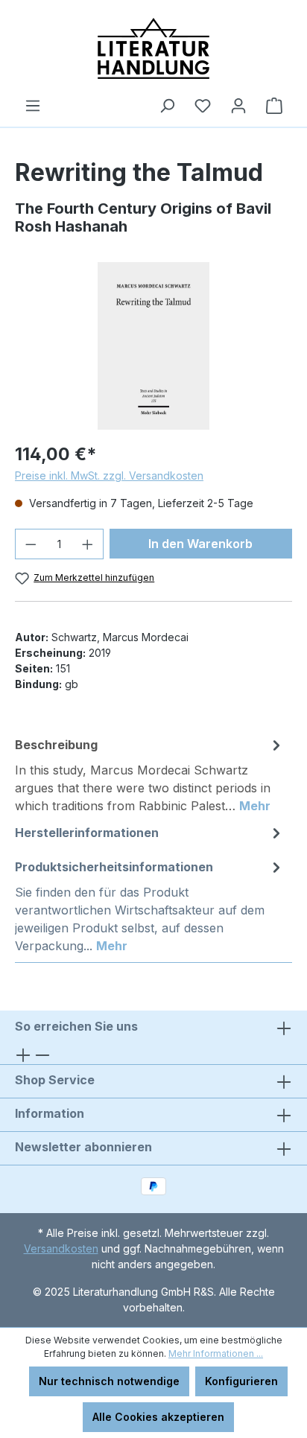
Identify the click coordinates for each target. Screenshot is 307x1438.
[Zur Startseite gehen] (153, 48)
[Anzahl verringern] (30, 544)
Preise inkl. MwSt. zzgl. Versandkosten (109, 475)
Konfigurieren (241, 1381)
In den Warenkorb (200, 543)
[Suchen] (167, 106)
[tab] (150, 774)
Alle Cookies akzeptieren (158, 1416)
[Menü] (33, 106)
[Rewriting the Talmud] (153, 346)
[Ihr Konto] (238, 106)
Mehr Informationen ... (215, 1353)
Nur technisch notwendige (109, 1381)
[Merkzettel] (203, 106)
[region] (153, 346)
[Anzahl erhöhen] (88, 544)
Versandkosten (61, 1248)
